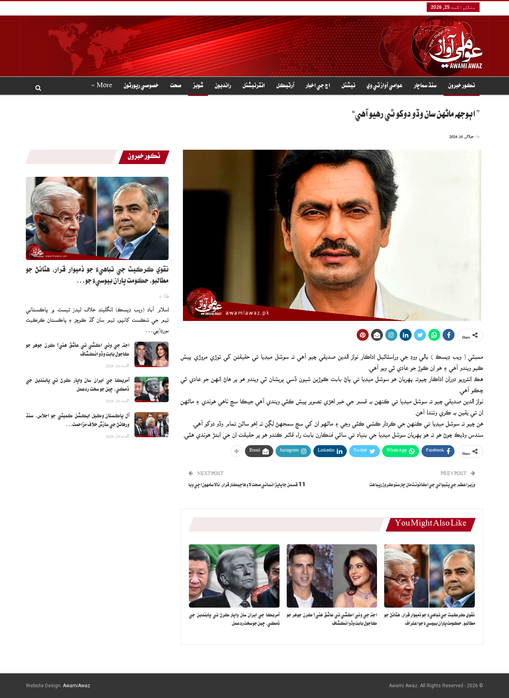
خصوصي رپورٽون (141, 86)
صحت (175, 86)
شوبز (198, 86)
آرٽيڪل (285, 86)
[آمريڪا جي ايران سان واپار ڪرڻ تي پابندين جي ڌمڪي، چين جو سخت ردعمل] (234, 576)
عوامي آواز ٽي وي (384, 86)
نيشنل (348, 86)
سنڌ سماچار (425, 86)
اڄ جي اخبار (318, 86)
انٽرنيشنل (254, 86)
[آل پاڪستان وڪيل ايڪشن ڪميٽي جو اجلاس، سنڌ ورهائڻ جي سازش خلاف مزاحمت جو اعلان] (151, 425)
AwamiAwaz (76, 685)
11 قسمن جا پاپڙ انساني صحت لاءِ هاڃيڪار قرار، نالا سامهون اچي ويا (246, 486)
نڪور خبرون (461, 86)
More (104, 86)
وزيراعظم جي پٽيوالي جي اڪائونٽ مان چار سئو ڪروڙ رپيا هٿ (422, 486)
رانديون (223, 86)
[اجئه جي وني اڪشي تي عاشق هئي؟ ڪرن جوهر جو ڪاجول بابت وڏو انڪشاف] (332, 576)
